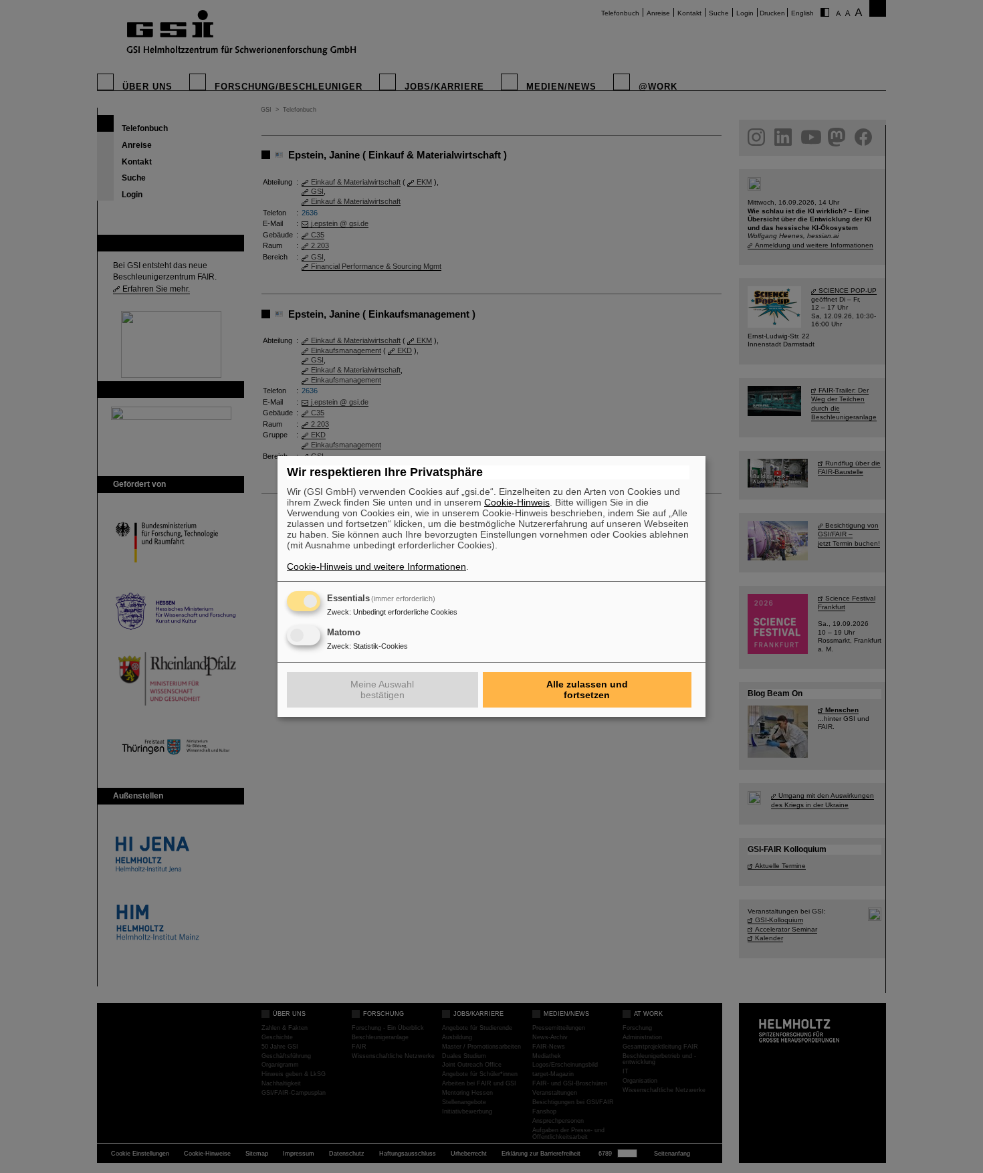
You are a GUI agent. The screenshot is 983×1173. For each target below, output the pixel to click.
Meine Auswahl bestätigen (382, 689)
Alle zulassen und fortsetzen (587, 689)
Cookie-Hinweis (517, 502)
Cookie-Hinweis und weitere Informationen (376, 566)
